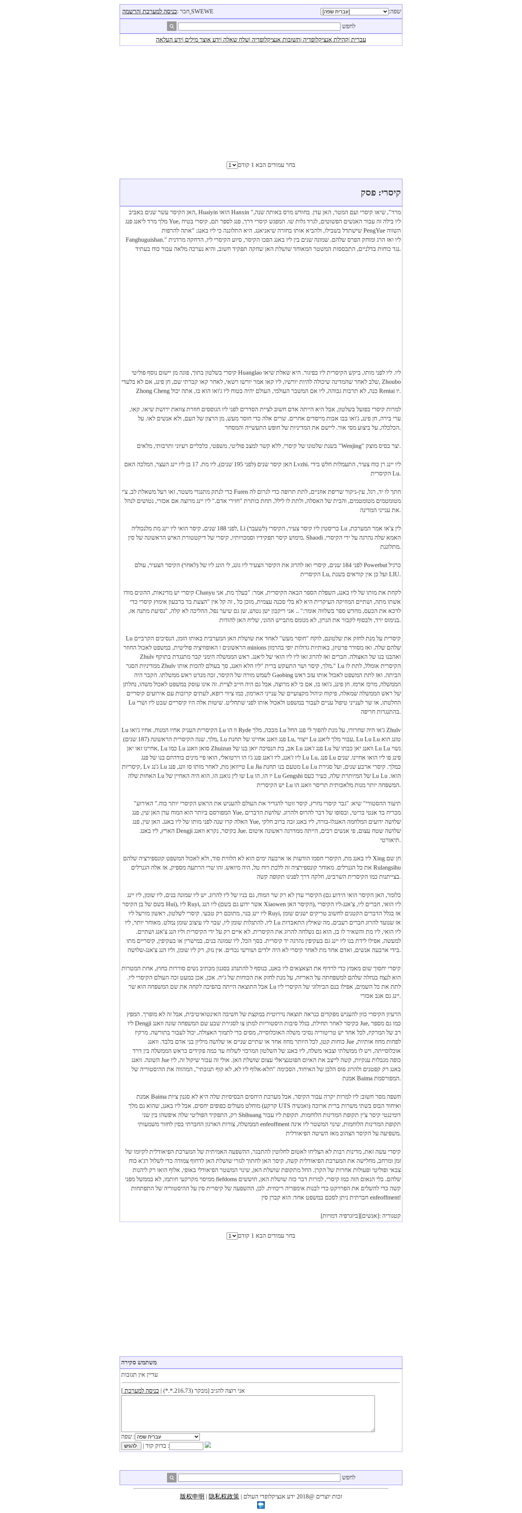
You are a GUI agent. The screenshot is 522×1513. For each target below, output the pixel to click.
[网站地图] (261, 1506)
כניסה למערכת (159, 11)
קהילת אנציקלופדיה (325, 39)
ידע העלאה (169, 39)
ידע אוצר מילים (201, 39)
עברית (358, 39)
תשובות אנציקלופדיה (275, 39)
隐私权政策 (224, 1496)
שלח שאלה (235, 39)
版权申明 (192, 1496)
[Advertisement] (261, 103)
